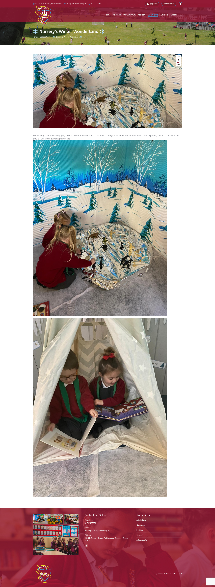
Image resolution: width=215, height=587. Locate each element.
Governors (140, 525)
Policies (139, 530)
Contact (139, 535)
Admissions (141, 520)
